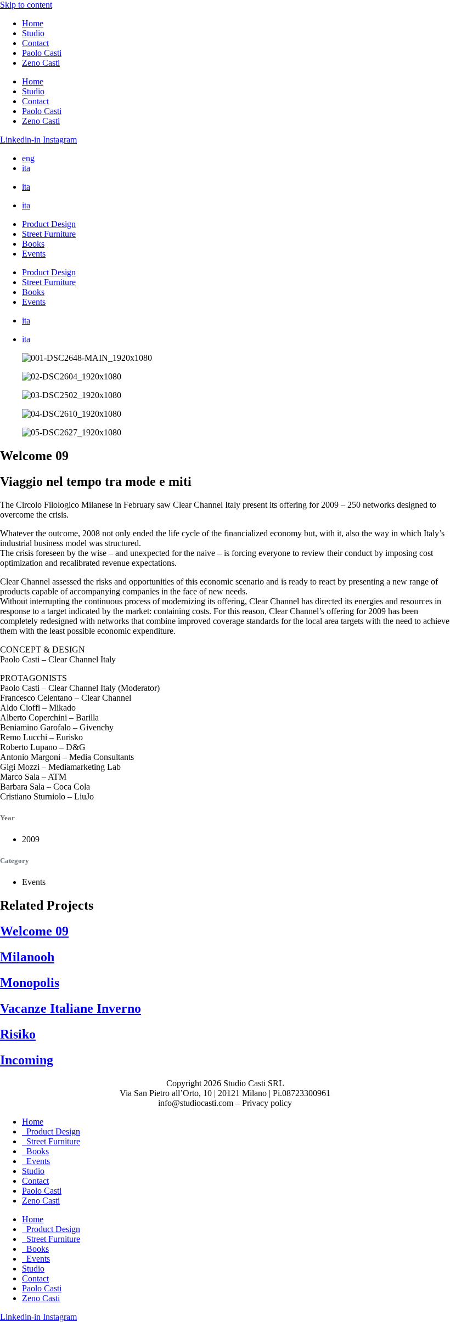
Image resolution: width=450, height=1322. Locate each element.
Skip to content (26, 4)
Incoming (26, 1060)
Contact (35, 43)
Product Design (49, 224)
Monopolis (29, 982)
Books (33, 243)
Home (32, 23)
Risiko (18, 1034)
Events (34, 253)
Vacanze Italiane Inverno (70, 1008)
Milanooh (27, 957)
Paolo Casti (41, 53)
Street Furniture (49, 234)
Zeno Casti (41, 62)
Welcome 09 (34, 931)
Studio (33, 33)
